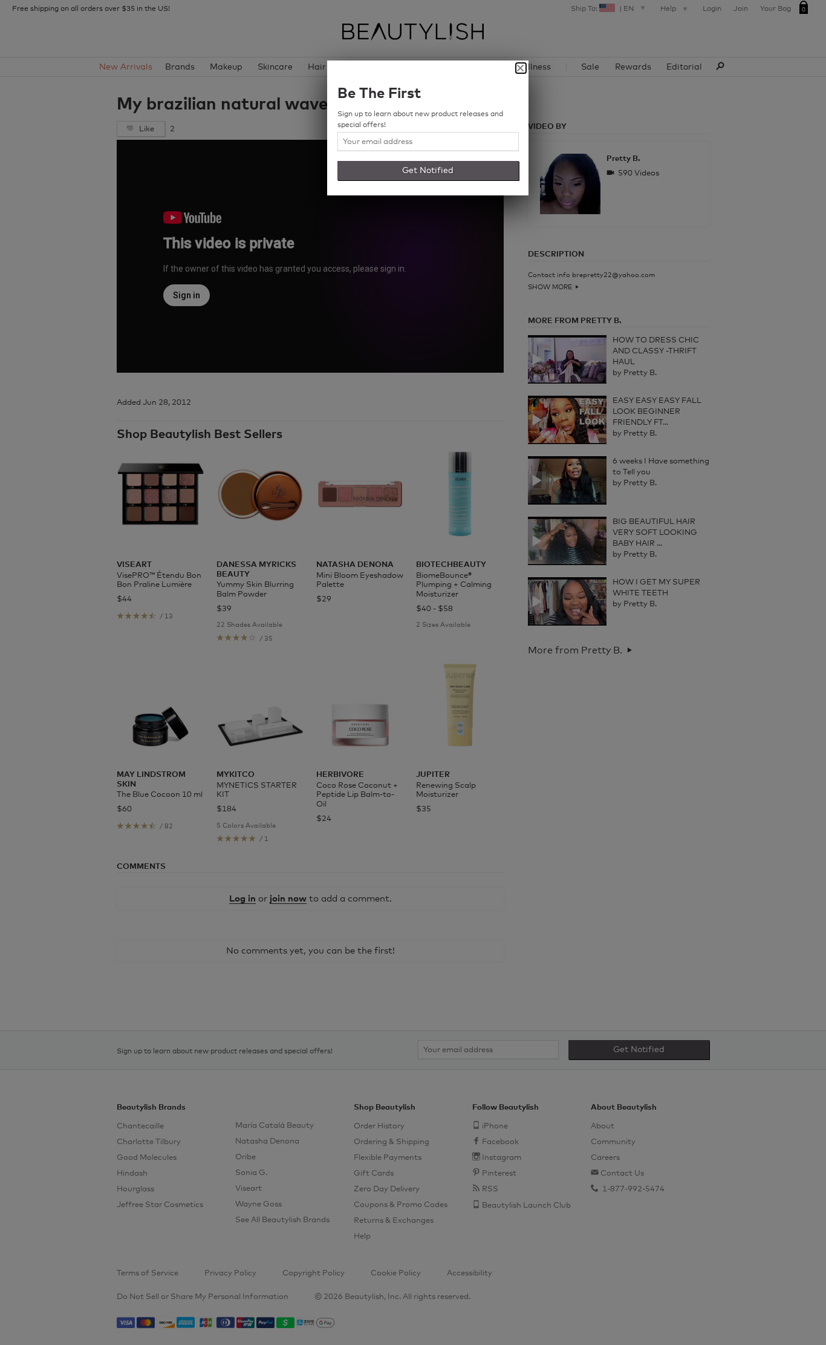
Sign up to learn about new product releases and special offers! (420, 120)
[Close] (520, 68)
